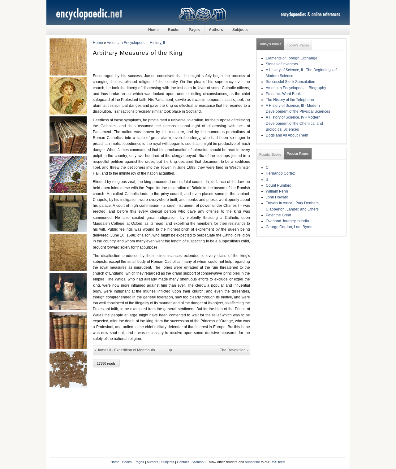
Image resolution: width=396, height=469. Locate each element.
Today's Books (270, 44)
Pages (194, 30)
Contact (183, 462)
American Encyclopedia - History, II (136, 43)
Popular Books (270, 154)
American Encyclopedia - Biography (296, 88)
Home (153, 30)
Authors (216, 30)
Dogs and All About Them (287, 135)
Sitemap (198, 462)
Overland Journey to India (287, 221)
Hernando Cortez (280, 173)
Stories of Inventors (282, 64)
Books (173, 30)
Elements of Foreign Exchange (291, 58)
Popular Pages (298, 153)
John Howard (277, 197)
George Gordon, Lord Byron (289, 227)
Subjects (240, 30)
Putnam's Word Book (283, 94)
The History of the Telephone (290, 100)
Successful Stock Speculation (290, 82)
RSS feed (277, 462)
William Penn (277, 191)
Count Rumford (278, 185)
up (170, 350)
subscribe (252, 462)
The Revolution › (234, 350)
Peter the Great (278, 215)
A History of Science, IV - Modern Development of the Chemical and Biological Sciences (294, 123)
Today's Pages (298, 45)
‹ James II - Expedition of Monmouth (125, 350)
